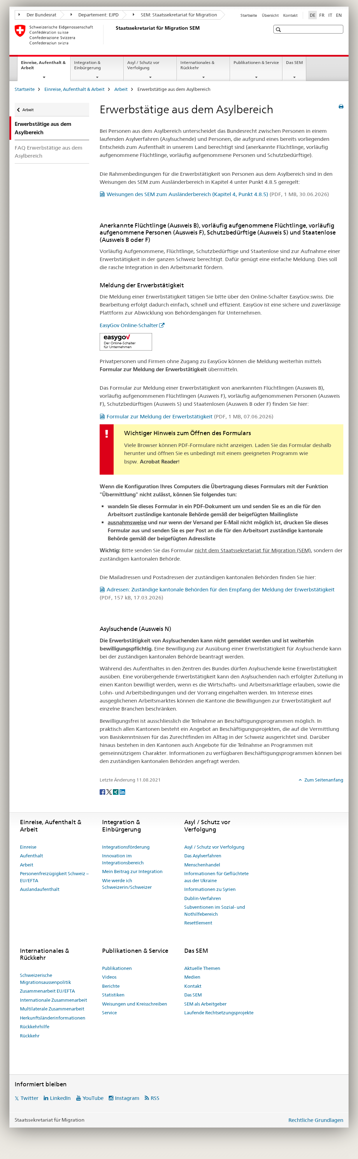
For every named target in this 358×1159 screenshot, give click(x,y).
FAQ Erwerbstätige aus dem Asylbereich (49, 151)
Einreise (28, 847)
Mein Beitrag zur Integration (132, 871)
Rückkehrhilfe (34, 1026)
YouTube (93, 1098)
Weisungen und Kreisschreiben (134, 1004)
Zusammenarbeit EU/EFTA (47, 991)
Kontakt (290, 15)
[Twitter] (109, 791)
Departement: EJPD (98, 14)
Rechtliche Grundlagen (315, 1120)
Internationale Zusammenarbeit (53, 1000)
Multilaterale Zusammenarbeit (52, 1009)
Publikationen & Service (256, 62)
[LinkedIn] (122, 791)
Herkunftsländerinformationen (52, 1018)
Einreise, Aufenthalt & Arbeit (43, 67)
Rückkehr (30, 1035)
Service (109, 1012)
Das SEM (294, 62)
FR (321, 15)
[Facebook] (103, 791)
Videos (109, 977)
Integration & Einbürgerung (87, 65)
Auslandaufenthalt (39, 889)
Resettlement (198, 923)
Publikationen (117, 968)
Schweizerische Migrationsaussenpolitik (45, 978)
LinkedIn (60, 1098)
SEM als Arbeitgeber (205, 1004)
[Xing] (116, 791)
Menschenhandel (202, 865)
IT (330, 15)
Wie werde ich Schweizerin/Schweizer (127, 884)
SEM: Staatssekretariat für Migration (178, 14)
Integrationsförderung (126, 847)
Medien (192, 977)
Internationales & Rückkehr (197, 65)
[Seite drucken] (341, 106)
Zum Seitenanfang (323, 780)
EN (339, 15)
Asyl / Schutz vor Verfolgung (143, 65)
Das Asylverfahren (202, 855)
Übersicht (270, 15)
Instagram (127, 1098)
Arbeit (121, 89)
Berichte (111, 986)
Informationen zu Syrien (210, 889)
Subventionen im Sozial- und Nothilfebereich (214, 910)
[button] (279, 29)
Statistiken (113, 995)
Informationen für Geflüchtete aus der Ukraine (216, 877)
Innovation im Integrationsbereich (123, 859)
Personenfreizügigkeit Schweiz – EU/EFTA (54, 877)
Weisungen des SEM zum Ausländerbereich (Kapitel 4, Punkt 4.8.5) (218, 194)
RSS (155, 1098)
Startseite (249, 15)
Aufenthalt (31, 855)
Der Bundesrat (41, 14)
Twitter (29, 1098)
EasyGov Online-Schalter (129, 325)
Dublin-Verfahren (202, 898)
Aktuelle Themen (202, 968)
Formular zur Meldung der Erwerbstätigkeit (190, 416)
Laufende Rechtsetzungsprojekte (218, 1012)
